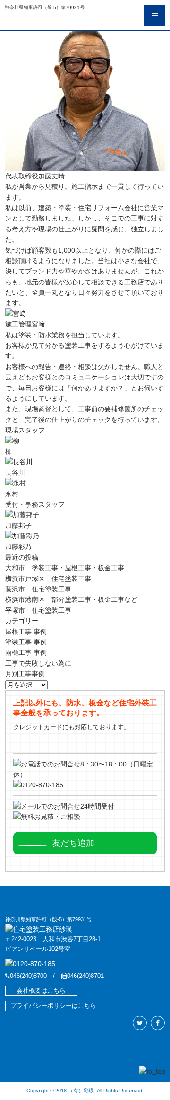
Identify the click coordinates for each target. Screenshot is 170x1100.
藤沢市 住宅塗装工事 (38, 589)
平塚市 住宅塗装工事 (38, 610)
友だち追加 (73, 843)
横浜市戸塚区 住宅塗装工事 (48, 578)
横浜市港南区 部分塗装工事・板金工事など (71, 599)
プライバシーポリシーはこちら (53, 1006)
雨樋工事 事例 (26, 652)
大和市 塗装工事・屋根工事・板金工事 (64, 568)
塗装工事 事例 (26, 642)
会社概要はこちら (41, 990)
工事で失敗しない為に (38, 663)
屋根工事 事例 (26, 631)
